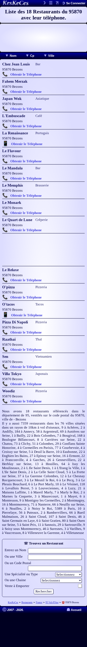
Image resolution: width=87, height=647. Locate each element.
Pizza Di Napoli (15, 322)
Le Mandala (12, 168)
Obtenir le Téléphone (26, 74)
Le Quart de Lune (17, 220)
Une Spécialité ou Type (21, 574)
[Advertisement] (43, 38)
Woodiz (8, 391)
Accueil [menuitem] (74, 610)
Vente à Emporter (17, 586)
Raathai (9, 339)
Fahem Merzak (15, 81)
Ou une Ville (14, 556)
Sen (5, 356)
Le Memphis (12, 185)
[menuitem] (10, 55)
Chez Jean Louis (16, 64)
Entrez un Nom (15, 550)
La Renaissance (15, 133)
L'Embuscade (13, 116)
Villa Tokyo (11, 374)
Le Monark (11, 202)
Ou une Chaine (15, 580)
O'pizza (8, 287)
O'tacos (8, 304)
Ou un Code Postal (18, 563)
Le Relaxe (10, 270)
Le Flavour (11, 151)
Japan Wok (12, 98)
